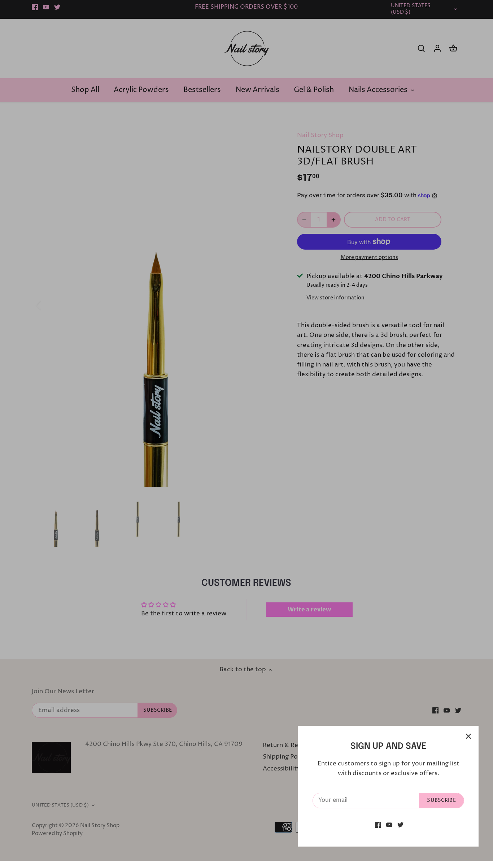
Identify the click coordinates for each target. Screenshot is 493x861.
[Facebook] (378, 825)
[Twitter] (400, 825)
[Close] (468, 736)
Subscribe (441, 800)
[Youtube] (389, 825)
